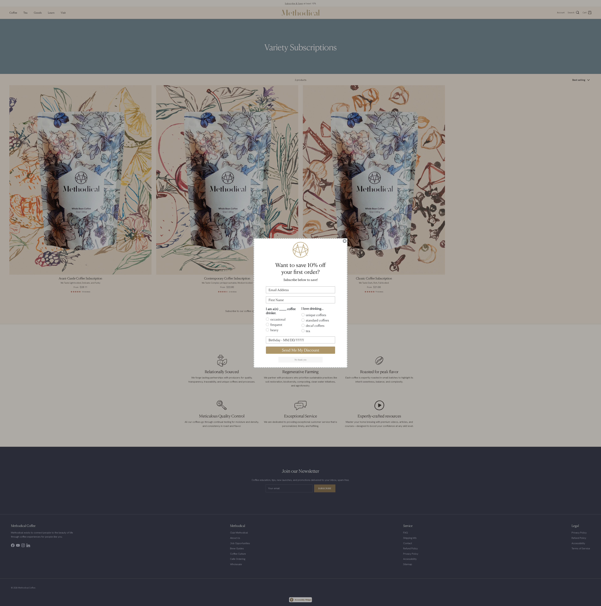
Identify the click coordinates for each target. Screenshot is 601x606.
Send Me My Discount (300, 350)
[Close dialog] (344, 241)
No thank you (300, 359)
